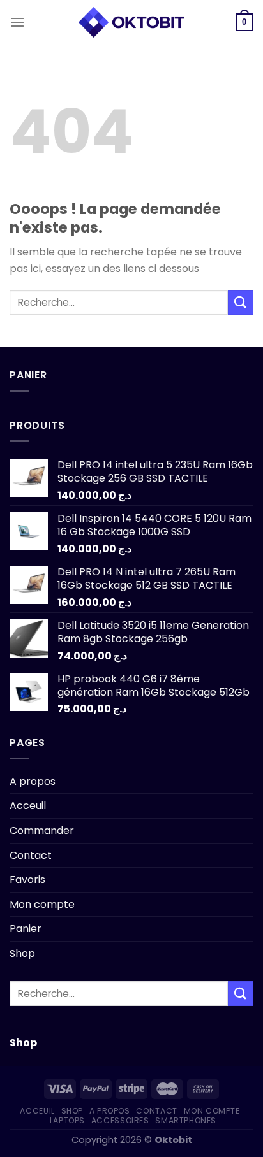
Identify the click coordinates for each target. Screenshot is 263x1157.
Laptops (67, 1120)
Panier (25, 928)
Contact (31, 855)
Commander (42, 830)
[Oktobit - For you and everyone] (131, 22)
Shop (22, 953)
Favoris (27, 879)
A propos (33, 781)
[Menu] (17, 22)
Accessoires (120, 1120)
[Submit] (240, 302)
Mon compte (42, 904)
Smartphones (185, 1120)
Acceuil (28, 805)
